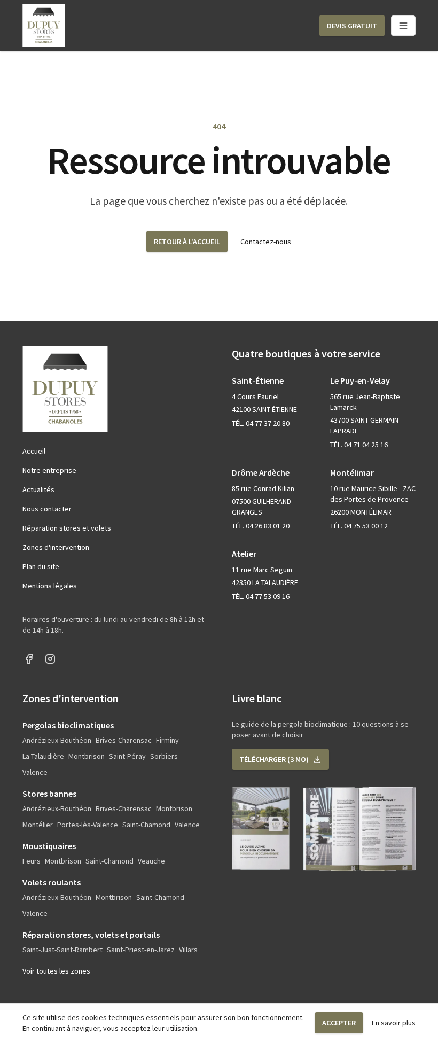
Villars (188, 949)
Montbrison (86, 756)
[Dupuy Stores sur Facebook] (28, 658)
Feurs (31, 861)
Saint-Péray (127, 756)
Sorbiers (164, 756)
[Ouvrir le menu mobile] (403, 25)
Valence (35, 772)
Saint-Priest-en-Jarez (141, 949)
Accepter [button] (339, 1023)
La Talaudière (43, 756)
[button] (352, 25)
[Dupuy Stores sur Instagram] (50, 658)
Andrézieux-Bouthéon (56, 740)
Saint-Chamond (146, 824)
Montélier (37, 824)
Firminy (167, 740)
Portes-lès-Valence (87, 824)
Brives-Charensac (124, 740)
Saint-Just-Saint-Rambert (62, 949)
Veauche (151, 861)
